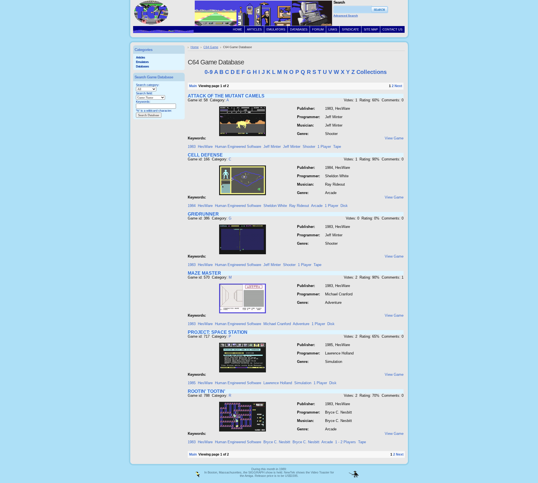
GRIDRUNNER (203, 214)
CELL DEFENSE (205, 155)
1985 (192, 383)
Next (398, 86)
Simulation (302, 383)
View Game (394, 138)
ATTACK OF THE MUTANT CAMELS (226, 96)
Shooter (309, 146)
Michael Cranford (277, 324)
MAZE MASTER (204, 273)
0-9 (209, 72)
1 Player (324, 146)
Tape (337, 146)
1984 (192, 206)
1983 (192, 146)
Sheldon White (275, 206)
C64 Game (210, 47)
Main (193, 86)
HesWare (205, 146)
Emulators (142, 62)
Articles (140, 57)
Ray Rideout (299, 206)
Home (195, 47)
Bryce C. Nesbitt (276, 442)
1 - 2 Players (345, 442)
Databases (142, 66)
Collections (371, 72)
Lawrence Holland (277, 383)
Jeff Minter (272, 146)
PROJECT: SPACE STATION (217, 332)
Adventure (301, 324)
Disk (344, 206)
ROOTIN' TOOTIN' (206, 391)
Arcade (317, 206)
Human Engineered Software (238, 146)
